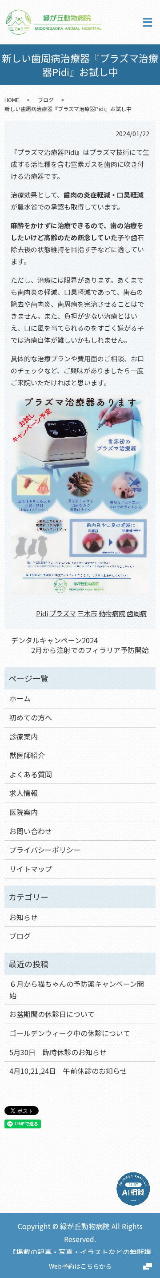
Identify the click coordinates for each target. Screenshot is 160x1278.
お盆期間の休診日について (52, 1014)
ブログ (46, 99)
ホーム (20, 698)
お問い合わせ (30, 831)
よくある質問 (30, 774)
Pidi (42, 613)
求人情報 (23, 792)
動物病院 (112, 613)
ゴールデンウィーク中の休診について (69, 1033)
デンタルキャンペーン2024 (54, 640)
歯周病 (137, 613)
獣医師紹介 (27, 755)
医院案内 (23, 812)
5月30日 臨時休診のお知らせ (58, 1052)
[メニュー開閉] (147, 22)
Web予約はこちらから (80, 1266)
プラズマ (62, 613)
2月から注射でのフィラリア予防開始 (90, 650)
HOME (11, 99)
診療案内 (23, 736)
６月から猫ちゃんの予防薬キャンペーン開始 (76, 989)
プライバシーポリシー (44, 849)
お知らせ (23, 917)
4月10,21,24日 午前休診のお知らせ (68, 1070)
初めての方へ (30, 717)
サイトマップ (30, 868)
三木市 (87, 613)
